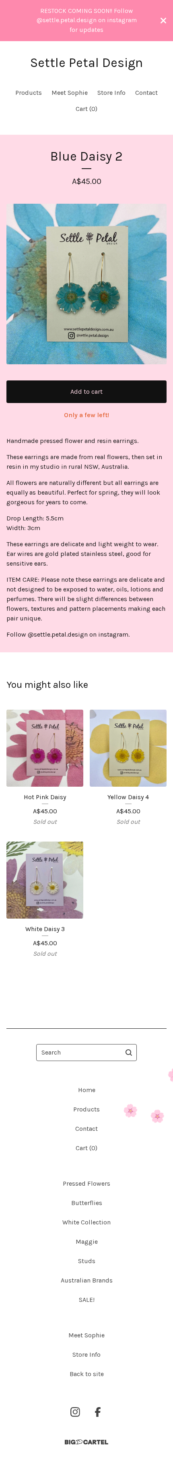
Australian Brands (87, 1280)
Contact (146, 92)
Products (28, 92)
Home (86, 1090)
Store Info (111, 92)
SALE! (87, 1299)
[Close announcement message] (163, 20)
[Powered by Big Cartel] (86, 1442)
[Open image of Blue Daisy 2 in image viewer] (86, 284)
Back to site (87, 1374)
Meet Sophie (69, 92)
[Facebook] (97, 1412)
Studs (86, 1261)
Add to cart (86, 391)
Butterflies (86, 1203)
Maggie (87, 1241)
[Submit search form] (129, 1052)
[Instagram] (75, 1412)
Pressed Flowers (86, 1183)
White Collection (86, 1222)
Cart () (86, 109)
